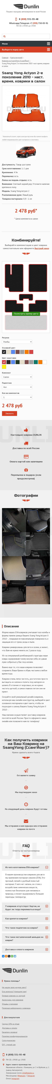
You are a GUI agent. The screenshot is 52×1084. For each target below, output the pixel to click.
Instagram (15, 1078)
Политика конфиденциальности (14, 1036)
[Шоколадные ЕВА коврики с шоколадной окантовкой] (38, 592)
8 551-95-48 (28, 19)
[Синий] (13, 352)
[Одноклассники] (6, 956)
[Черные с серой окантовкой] (38, 544)
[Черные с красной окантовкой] (38, 568)
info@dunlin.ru (28, 1073)
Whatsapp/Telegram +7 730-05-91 (28, 23)
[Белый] (45, 362)
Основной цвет (8, 348)
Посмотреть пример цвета (26, 313)
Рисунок (5, 337)
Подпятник (7, 383)
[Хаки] (18, 362)
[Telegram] (15, 956)
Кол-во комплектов (10, 393)
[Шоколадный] (18, 352)
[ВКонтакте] (3, 956)
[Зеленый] (36, 362)
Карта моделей (16, 57)
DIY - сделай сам (9, 1044)
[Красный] (31, 352)
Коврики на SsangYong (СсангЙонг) (15, 61)
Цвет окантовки (9, 358)
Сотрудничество (8, 1040)
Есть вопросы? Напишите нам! (14, 991)
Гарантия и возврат (9, 1032)
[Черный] (4, 352)
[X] (9, 956)
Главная (5, 57)
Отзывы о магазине (10, 1004)
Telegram (31, 1076)
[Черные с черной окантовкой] (14, 592)
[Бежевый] (9, 352)
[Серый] (22, 352)
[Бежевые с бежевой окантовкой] (14, 568)
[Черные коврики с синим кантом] (38, 520)
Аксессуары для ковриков (12, 1000)
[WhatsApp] (12, 956)
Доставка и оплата (9, 1028)
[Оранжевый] (27, 352)
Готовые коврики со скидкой (13, 996)
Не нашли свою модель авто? (14, 987)
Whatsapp (21, 1076)
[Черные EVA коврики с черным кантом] (14, 520)
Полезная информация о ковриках (16, 1008)
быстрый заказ (42, 248)
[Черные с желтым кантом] (14, 544)
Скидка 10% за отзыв (10, 1024)
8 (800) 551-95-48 (15, 1054)
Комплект (6, 373)
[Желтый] (4, 366)
